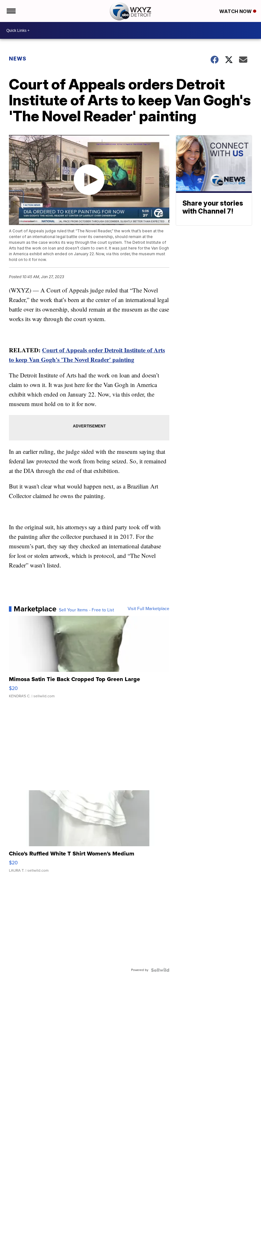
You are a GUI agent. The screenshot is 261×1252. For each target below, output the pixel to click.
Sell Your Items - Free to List (86, 610)
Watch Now (236, 11)
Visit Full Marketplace (148, 609)
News (17, 58)
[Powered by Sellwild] (160, 970)
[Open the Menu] (11, 11)
